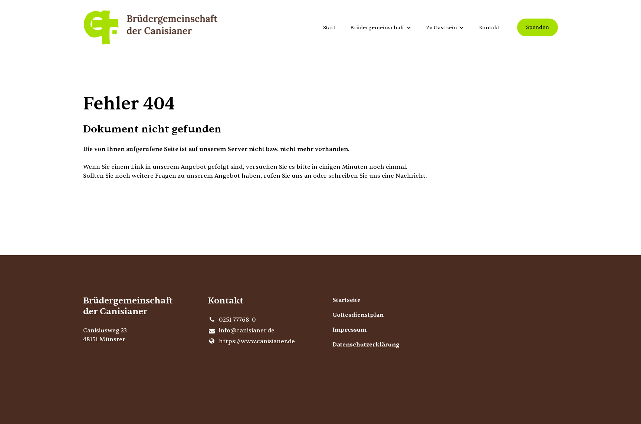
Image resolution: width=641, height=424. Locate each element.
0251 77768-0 (237, 319)
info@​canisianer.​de (247, 330)
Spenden (537, 27)
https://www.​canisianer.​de (257, 341)
